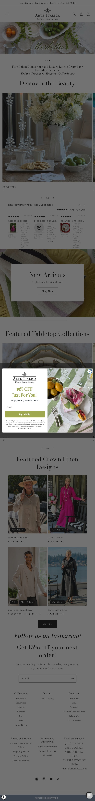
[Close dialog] (90, 371)
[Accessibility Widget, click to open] (3, 797)
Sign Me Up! (25, 414)
